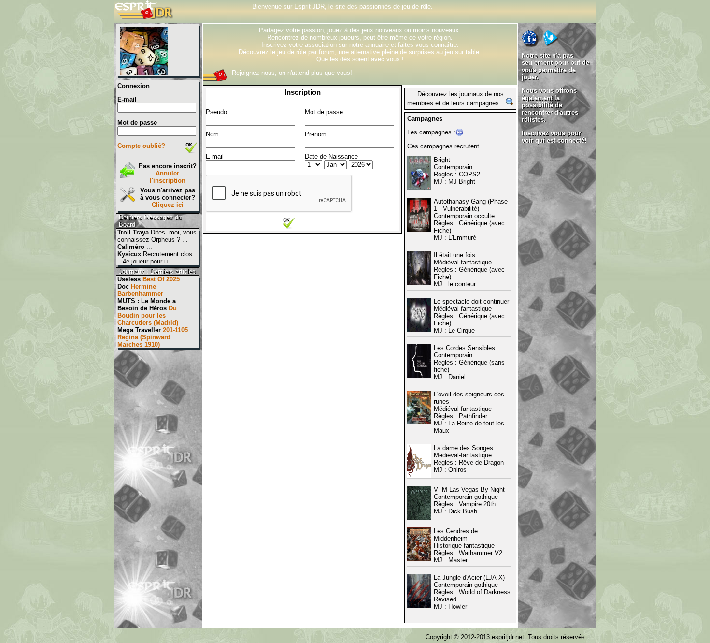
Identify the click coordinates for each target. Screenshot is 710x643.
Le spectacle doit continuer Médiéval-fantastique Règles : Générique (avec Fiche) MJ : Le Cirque (471, 316)
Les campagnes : (431, 132)
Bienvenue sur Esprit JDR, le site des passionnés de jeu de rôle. (342, 6)
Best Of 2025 (161, 279)
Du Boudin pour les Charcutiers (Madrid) (147, 315)
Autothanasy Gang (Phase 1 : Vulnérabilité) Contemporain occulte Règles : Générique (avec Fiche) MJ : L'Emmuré (471, 219)
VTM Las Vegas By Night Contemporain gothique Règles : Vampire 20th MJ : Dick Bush (469, 500)
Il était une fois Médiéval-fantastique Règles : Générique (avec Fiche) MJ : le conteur (469, 269)
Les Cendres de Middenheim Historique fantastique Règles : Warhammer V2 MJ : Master (468, 545)
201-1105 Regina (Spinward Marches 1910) (152, 337)
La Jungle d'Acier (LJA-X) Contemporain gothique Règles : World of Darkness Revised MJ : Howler (472, 592)
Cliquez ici (168, 204)
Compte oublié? (141, 145)
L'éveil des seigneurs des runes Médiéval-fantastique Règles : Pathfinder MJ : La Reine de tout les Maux (469, 412)
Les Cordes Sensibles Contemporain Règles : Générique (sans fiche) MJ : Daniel (469, 362)
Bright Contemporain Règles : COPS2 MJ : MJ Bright (457, 170)
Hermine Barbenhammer (140, 290)
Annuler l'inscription (167, 177)
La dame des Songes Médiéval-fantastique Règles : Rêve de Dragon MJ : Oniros (469, 458)
